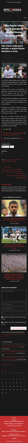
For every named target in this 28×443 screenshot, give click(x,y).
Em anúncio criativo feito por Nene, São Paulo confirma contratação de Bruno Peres (14, 219)
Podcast (14, 438)
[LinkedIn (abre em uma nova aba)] (16, 3)
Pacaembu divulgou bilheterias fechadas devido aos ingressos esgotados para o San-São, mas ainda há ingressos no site (14, 276)
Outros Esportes (18, 423)
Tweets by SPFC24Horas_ (7, 364)
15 (24, 383)
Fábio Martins (7, 56)
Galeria (4, 431)
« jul (2, 398)
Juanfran (15, 159)
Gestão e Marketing (14, 421)
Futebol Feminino (8, 423)
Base (22, 421)
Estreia (11, 159)
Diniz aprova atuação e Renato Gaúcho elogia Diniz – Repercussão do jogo (14, 246)
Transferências (11, 425)
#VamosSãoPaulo (19, 133)
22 (24, 386)
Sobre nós (14, 430)
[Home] (1, 39)
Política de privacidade (19, 431)
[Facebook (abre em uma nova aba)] (13, 3)
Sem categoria (7, 59)
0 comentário (19, 59)
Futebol (6, 421)
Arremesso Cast (12, 435)
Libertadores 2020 (5, 161)
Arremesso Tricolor (14, 434)
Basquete (4, 435)
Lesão (19, 159)
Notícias (14, 420)
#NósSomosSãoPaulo (8, 133)
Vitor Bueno (13, 161)
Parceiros (9, 431)
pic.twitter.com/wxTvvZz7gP (10, 135)
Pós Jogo (18, 425)
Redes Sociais (21, 435)
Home (13, 417)
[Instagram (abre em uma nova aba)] (15, 3)
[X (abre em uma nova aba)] (12, 3)
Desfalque (6, 159)
